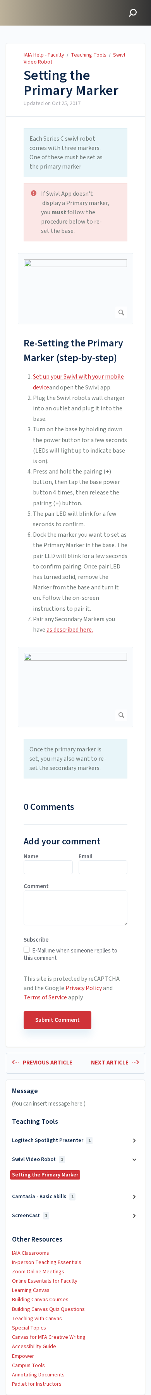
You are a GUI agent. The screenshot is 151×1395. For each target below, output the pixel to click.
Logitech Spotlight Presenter (51, 1140)
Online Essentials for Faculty (44, 1281)
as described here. (69, 629)
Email (86, 857)
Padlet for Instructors (37, 1384)
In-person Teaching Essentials (46, 1262)
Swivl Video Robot (37, 1159)
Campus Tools (28, 1365)
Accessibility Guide (34, 1346)
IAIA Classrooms (30, 1253)
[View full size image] (75, 289)
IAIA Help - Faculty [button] (34, 4)
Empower (23, 1356)
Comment (36, 886)
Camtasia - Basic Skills (43, 1196)
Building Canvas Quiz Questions (48, 1309)
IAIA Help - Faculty (44, 55)
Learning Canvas (31, 1290)
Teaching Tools (88, 55)
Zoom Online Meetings (38, 1272)
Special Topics (29, 1328)
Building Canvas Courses (40, 1300)
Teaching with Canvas (37, 1319)
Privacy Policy (83, 988)
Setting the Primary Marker (71, 83)
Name (31, 857)
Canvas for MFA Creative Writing (49, 1337)
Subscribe (36, 940)
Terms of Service (45, 997)
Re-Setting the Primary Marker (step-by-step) (73, 350)
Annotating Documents (38, 1375)
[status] (75, 152)
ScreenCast (29, 1215)
